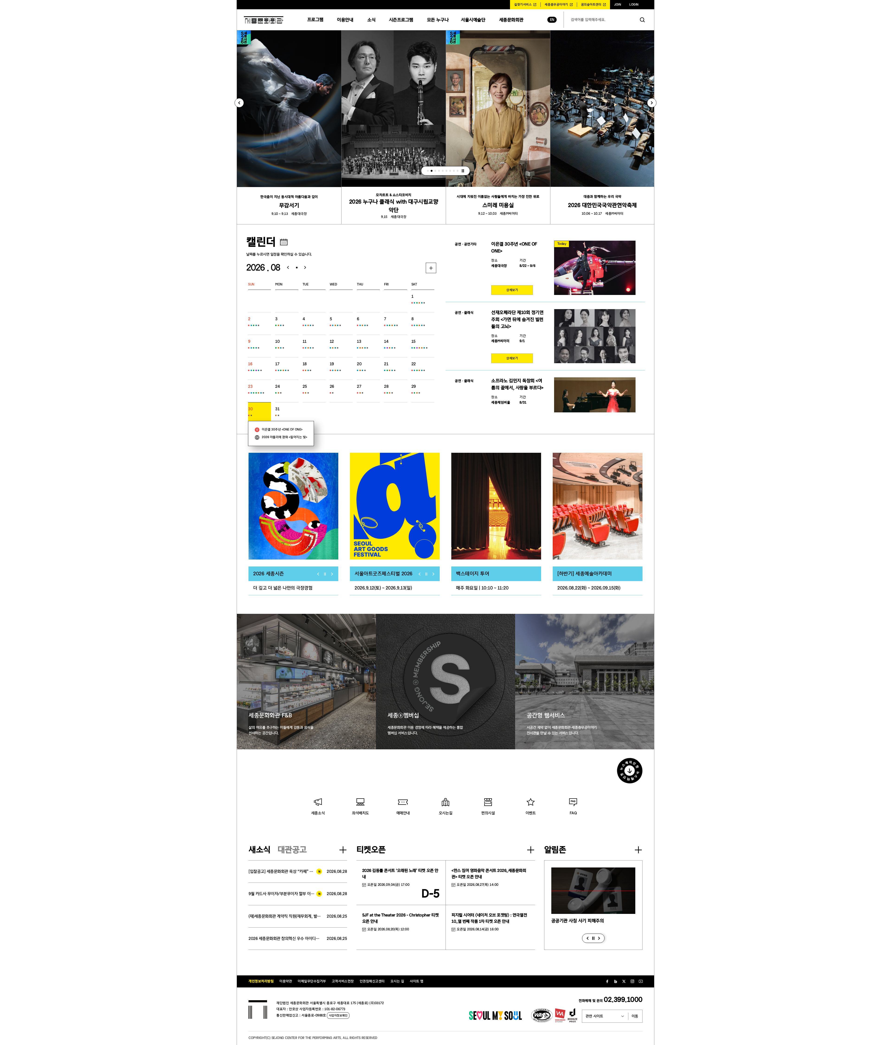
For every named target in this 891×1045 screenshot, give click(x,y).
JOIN (617, 4)
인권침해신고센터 (372, 981)
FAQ (573, 813)
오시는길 (445, 813)
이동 (635, 1016)
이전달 (286, 268)
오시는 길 (397, 981)
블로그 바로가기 (615, 981)
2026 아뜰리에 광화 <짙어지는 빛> (284, 437)
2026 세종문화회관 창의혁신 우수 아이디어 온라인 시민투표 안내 (285, 938)
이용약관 (285, 981)
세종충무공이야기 (556, 4)
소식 (371, 20)
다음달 (307, 268)
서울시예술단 (473, 20)
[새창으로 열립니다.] (495, 1019)
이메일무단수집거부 (312, 981)
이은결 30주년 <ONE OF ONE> (282, 429)
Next (651, 102)
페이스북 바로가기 (607, 981)
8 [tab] (454, 171)
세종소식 (318, 813)
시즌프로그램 (401, 20)
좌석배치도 (360, 813)
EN (552, 20)
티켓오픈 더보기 (530, 849)
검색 (642, 20)
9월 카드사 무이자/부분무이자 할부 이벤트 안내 (285, 893)
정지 (462, 170)
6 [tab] (446, 171)
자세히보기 (431, 268)
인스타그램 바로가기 (632, 981)
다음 (599, 938)
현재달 (296, 268)
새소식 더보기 (343, 849)
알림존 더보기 (638, 849)
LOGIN (634, 4)
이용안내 (345, 20)
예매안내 (403, 813)
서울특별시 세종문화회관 (263, 19)
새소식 (260, 849)
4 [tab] (439, 171)
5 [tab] (443, 171)
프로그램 (315, 19)
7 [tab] (450, 171)
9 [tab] (457, 171)
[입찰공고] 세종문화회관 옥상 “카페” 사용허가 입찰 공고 (285, 871)
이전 (587, 938)
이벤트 (531, 813)
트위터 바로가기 (623, 981)
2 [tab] (431, 171)
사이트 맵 (416, 981)
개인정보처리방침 (261, 981)
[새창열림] (293, 506)
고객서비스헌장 (343, 981)
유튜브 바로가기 (640, 981)
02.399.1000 (623, 1000)
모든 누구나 (438, 20)
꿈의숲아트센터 (591, 4)
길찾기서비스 (523, 4)
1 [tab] (428, 171)
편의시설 (488, 813)
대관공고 (292, 849)
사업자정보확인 (338, 1015)
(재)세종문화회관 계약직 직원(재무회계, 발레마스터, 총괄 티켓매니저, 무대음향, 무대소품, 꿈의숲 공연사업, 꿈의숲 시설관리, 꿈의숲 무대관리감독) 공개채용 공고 (285, 916)
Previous (239, 102)
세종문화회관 (511, 20)
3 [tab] (435, 171)
